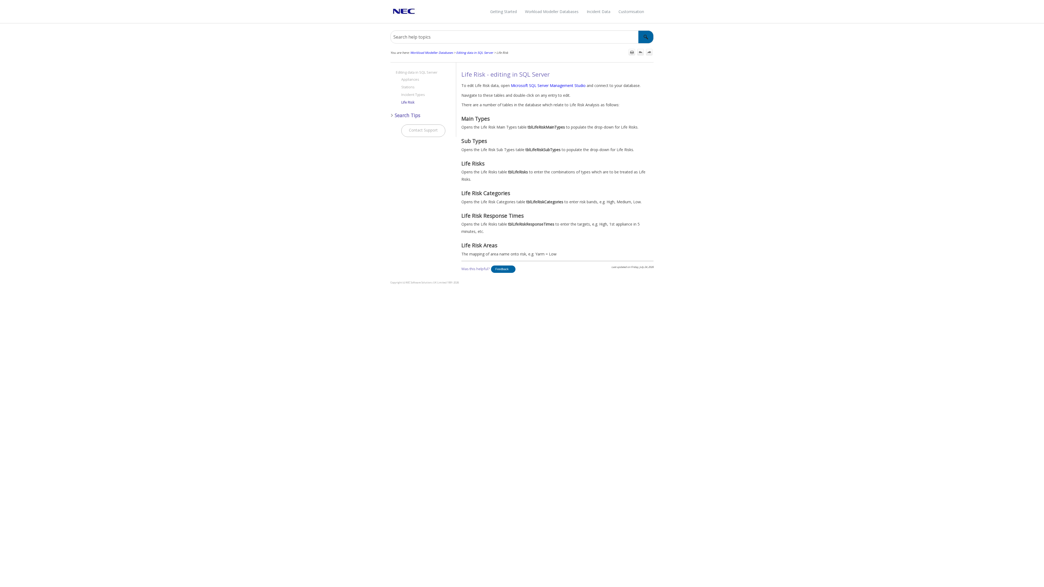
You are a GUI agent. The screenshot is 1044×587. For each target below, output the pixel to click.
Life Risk (407, 102)
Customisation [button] (631, 11)
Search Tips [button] (407, 115)
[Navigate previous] (640, 52)
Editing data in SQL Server (474, 53)
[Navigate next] (649, 52)
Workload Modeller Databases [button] (552, 11)
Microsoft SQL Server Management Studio (548, 85)
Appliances (410, 79)
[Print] (632, 52)
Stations (408, 87)
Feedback (502, 269)
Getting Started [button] (503, 11)
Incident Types (413, 94)
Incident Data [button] (598, 11)
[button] (646, 36)
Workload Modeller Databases (431, 53)
